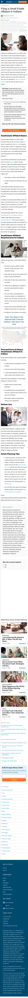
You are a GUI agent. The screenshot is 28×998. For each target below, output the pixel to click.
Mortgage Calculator (8, 758)
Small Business (6, 848)
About (4, 880)
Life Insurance (6, 829)
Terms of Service (7, 916)
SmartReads (6, 882)
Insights (4, 820)
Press (4, 892)
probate (11, 162)
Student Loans (6, 851)
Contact (5, 868)
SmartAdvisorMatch (7, 894)
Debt (3, 811)
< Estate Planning (5, 5)
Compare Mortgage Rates (9, 761)
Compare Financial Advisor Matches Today (14, 742)
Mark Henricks (7, 507)
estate (17, 144)
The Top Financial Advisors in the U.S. (12, 750)
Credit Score (5, 805)
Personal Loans (6, 838)
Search (4, 878)
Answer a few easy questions (12, 102)
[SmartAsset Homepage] (11, 2)
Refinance (5, 841)
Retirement (5, 844)
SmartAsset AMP (7, 887)
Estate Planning (6, 814)
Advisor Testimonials (8, 889)
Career (4, 796)
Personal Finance (7, 835)
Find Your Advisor (14, 130)
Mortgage (5, 832)
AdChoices (5, 921)
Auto (3, 793)
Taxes (3, 854)
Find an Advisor (22, 2)
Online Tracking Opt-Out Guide (10, 925)
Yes (5, 565)
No (5, 567)
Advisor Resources (7, 790)
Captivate (5, 885)
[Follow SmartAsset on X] (4, 905)
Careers (5, 870)
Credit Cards (5, 802)
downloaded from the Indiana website (11, 215)
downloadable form (6, 220)
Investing (4, 826)
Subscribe (14, 779)
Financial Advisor (7, 817)
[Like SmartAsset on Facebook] (4, 902)
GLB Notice (5, 923)
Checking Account (7, 799)
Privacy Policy (6, 918)
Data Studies (5, 808)
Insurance (4, 823)
